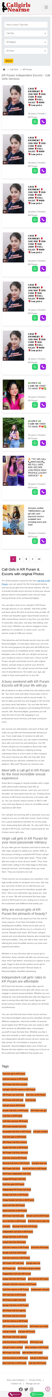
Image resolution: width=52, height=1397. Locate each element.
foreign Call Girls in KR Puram (15, 1195)
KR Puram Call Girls (11, 1168)
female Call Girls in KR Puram (15, 1110)
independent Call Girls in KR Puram (17, 1232)
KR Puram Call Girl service (14, 1316)
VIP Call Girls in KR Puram (14, 1295)
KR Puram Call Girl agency (14, 1311)
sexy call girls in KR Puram (36, 1347)
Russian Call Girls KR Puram (25, 1226)
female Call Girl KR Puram (38, 1216)
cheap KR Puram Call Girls (14, 1179)
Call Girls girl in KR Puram (14, 1074)
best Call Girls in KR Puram (14, 1363)
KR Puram (27, 69)
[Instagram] (31, 1389)
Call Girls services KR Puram (15, 1121)
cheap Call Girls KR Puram (14, 1279)
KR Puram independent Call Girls (16, 1174)
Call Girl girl (30, 1100)
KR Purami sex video (39, 1326)
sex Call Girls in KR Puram (14, 1221)
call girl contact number (12, 1347)
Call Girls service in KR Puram (15, 1247)
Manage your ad (32, 1384)
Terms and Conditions (15, 1380)
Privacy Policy (35, 1380)
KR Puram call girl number (29, 1268)
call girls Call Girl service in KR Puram (19, 1089)
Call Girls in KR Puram (12, 1116)
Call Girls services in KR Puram (16, 1258)
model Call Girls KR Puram (14, 1242)
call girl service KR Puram (14, 1105)
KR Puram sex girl (38, 1110)
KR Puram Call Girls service (14, 1142)
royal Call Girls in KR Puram (34, 1168)
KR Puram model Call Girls (14, 1300)
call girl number (9, 1332)
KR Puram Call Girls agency (14, 1337)
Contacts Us (16, 1384)
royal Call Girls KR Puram (13, 1205)
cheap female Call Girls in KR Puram (18, 1200)
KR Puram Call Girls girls (13, 1216)
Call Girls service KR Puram (14, 1158)
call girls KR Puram (26, 1332)
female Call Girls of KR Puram (15, 1305)
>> (39, 559)
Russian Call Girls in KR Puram (16, 1163)
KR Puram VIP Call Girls (13, 1263)
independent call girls (40, 1289)
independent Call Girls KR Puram (16, 1274)
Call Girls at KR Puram (35, 1095)
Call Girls (14, 69)
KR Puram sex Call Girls (13, 1095)
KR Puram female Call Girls (14, 1126)
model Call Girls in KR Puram (15, 1147)
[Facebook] (21, 1389)
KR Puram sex (9, 1268)
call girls (6, 1226)
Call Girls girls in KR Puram (14, 1137)
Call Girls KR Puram (39, 1247)
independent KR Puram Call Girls (16, 1190)
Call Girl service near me (38, 1221)
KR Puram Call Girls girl (13, 1100)
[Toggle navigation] (46, 7)
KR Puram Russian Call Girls (15, 1326)
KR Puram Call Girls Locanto (15, 1084)
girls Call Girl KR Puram (38, 1279)
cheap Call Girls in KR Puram (15, 1237)
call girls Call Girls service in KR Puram (19, 1284)
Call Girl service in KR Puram (15, 1079)
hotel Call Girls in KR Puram (14, 1211)
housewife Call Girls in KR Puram (17, 1132)
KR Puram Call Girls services (15, 1153)
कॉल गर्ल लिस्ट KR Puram (32, 1353)
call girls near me (39, 1163)
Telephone (16, 1394)
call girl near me (33, 1263)
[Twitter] (26, 1389)
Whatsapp (38, 1394)
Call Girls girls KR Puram (13, 1184)
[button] (21, 471)
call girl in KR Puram (39, 1358)
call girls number (40, 1132)
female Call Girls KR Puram (14, 1253)
